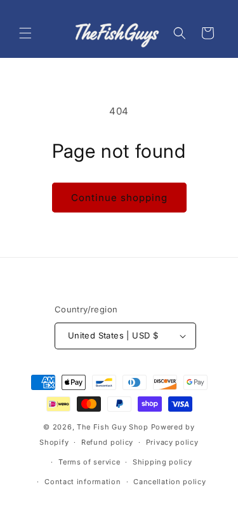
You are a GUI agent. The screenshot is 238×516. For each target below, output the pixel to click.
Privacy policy (172, 442)
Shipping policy (162, 461)
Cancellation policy (169, 481)
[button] (25, 33)
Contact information (82, 481)
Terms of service (89, 461)
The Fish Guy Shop (113, 426)
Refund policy (107, 442)
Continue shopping (119, 198)
